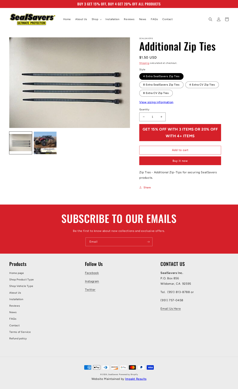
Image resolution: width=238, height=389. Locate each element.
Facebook (92, 273)
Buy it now (180, 161)
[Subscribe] (148, 241)
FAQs (12, 318)
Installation (16, 299)
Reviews (14, 305)
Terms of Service (20, 332)
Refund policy (18, 338)
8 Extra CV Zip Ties (156, 93)
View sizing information (156, 102)
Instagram (92, 281)
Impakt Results (135, 379)
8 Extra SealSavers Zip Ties (161, 84)
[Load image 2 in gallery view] (45, 143)
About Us (15, 292)
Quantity (144, 109)
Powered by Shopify (128, 374)
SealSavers (113, 374)
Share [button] (147, 187)
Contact (14, 325)
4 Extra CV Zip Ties (202, 84)
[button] (96, 19)
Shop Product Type (21, 279)
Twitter (90, 289)
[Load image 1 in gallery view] (20, 143)
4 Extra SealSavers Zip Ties (161, 76)
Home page (16, 273)
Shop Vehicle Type (21, 286)
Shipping (144, 63)
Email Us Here (170, 308)
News (13, 312)
